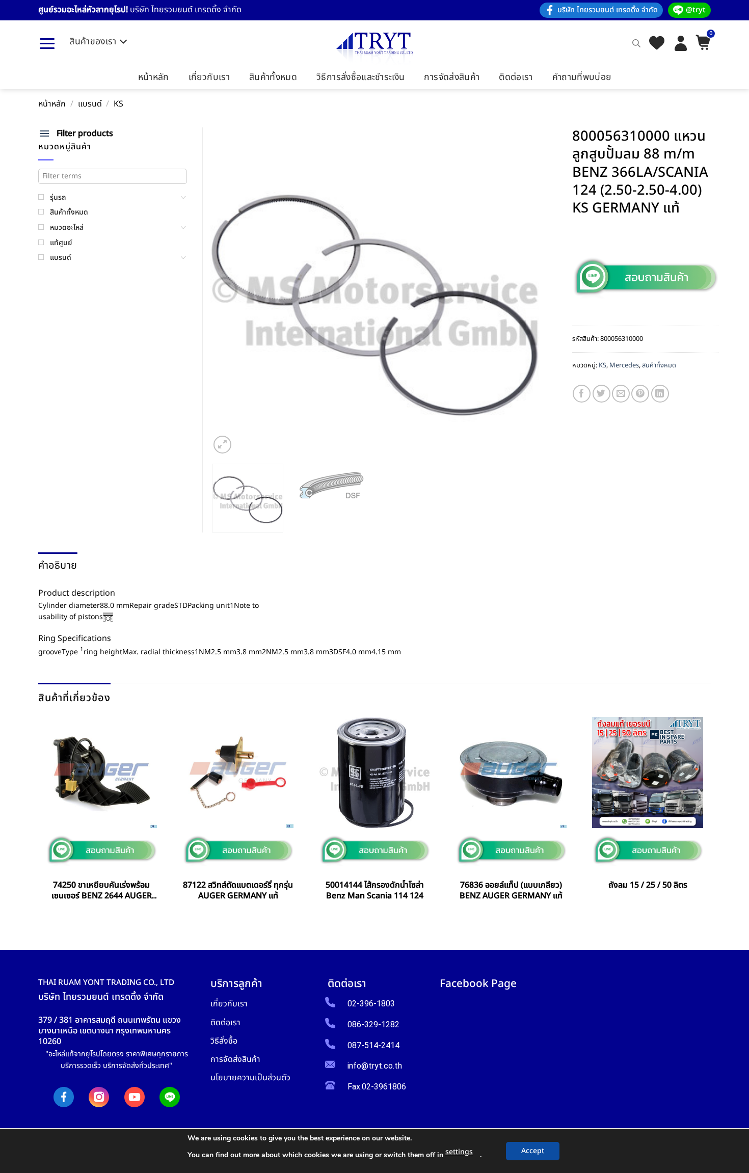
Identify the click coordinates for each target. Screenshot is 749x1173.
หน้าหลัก (153, 77)
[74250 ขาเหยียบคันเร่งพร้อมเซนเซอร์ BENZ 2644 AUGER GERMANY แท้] (101, 772)
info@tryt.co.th (374, 1066)
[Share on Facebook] (582, 394)
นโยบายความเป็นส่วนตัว (250, 1077)
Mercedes (624, 365)
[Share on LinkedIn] (660, 394)
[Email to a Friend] (621, 394)
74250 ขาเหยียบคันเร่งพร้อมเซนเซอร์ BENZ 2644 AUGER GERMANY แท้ (101, 890)
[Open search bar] (636, 43)
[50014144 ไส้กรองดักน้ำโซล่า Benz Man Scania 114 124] (374, 772)
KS (118, 104)
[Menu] (47, 43)
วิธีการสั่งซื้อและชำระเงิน (360, 77)
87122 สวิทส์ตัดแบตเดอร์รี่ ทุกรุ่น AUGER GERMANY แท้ (238, 890)
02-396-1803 (371, 1003)
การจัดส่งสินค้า (451, 77)
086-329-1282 (373, 1024)
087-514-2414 (373, 1045)
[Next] (519, 292)
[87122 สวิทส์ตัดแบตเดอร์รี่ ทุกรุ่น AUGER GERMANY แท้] (237, 772)
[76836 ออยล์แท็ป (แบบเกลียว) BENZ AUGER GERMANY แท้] (511, 772)
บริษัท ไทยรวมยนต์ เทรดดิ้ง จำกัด (607, 10)
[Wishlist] (656, 43)
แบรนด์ (90, 104)
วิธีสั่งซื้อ (223, 1041)
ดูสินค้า (102, 919)
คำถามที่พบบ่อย (581, 77)
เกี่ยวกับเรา (209, 77)
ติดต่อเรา (515, 77)
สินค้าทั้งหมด (273, 77)
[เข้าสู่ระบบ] (680, 43)
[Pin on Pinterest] (640, 394)
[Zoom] (222, 445)
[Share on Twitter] (601, 394)
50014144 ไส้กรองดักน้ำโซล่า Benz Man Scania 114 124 (375, 890)
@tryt (696, 10)
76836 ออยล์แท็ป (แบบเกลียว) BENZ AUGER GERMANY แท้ (511, 890)
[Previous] (230, 292)
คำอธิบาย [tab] (57, 565)
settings (459, 1152)
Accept (532, 1150)
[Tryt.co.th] (374, 48)
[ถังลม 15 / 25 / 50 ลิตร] (647, 772)
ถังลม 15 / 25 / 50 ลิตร (647, 885)
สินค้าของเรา (93, 41)
